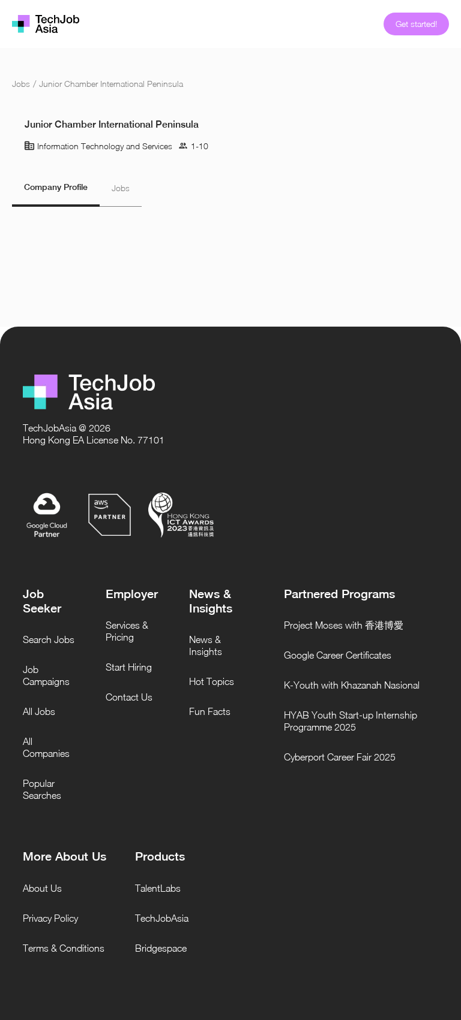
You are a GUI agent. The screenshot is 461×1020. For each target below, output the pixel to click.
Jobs (21, 84)
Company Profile (56, 187)
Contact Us (129, 697)
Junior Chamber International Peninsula (111, 84)
